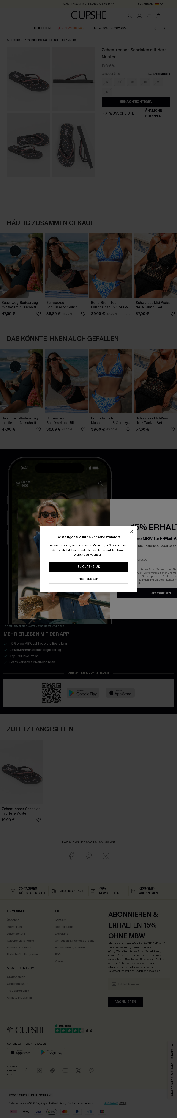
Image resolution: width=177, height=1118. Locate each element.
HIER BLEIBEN (88, 579)
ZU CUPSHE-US (88, 567)
